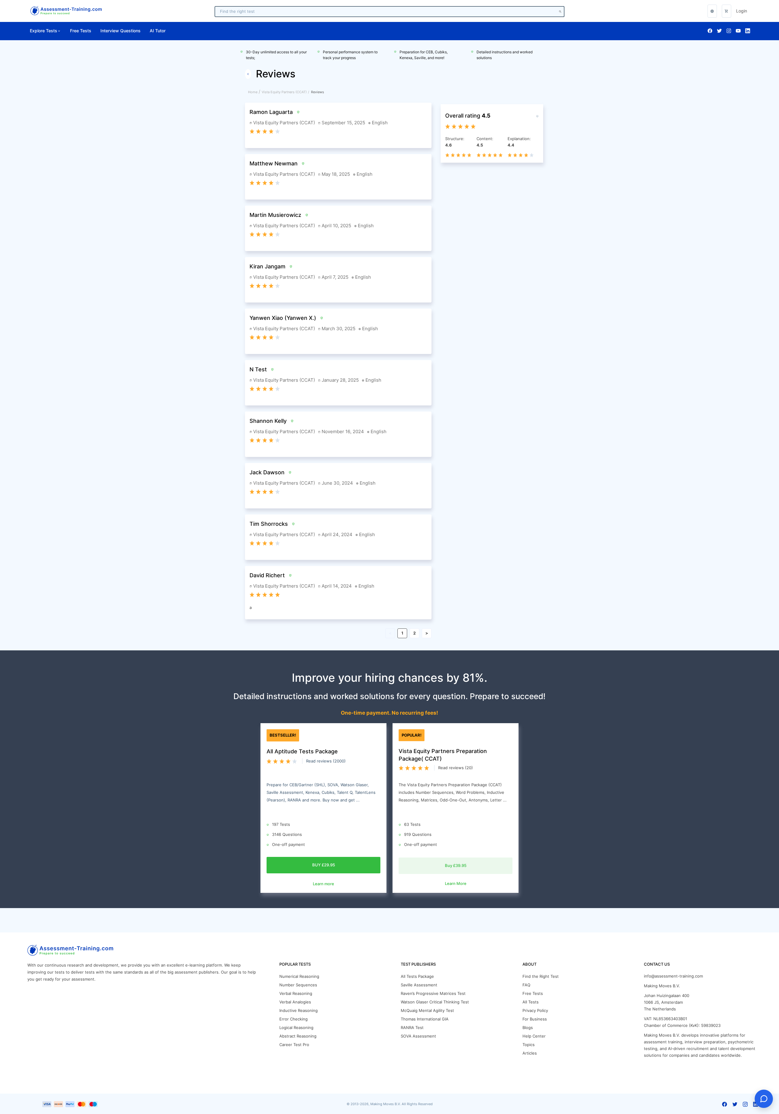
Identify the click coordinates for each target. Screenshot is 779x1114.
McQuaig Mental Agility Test (427, 1010)
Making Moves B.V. (662, 986)
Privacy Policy (535, 1010)
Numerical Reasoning (299, 976)
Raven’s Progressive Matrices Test (433, 993)
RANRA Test (412, 1027)
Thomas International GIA (425, 1019)
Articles (529, 1053)
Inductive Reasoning (298, 1010)
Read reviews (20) (455, 768)
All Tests (530, 1002)
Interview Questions (120, 30)
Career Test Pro (294, 1044)
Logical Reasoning (296, 1027)
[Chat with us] (764, 1099)
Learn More (455, 883)
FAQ (526, 985)
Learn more (323, 884)
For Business (534, 1019)
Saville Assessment (419, 985)
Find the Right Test (540, 976)
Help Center (534, 1036)
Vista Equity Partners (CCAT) (284, 92)
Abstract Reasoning (297, 1036)
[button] (726, 11)
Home (252, 92)
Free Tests (80, 30)
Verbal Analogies (295, 1002)
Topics (528, 1044)
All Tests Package (417, 976)
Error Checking (293, 1019)
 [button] (712, 11)
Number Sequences (298, 985)
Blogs (527, 1027)
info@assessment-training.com (673, 976)
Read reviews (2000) (326, 761)
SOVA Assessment (418, 1036)
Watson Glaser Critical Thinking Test (435, 1002)
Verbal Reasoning (295, 993)
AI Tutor (158, 30)
